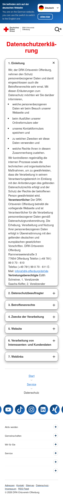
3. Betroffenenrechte (21, 305)
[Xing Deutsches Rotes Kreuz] (55, 409)
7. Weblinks (15, 357)
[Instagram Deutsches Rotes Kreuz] (31, 409)
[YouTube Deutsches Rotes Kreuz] (8, 409)
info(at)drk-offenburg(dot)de (31, 271)
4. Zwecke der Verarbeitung (26, 317)
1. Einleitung (16, 63)
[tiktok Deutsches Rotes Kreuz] (20, 409)
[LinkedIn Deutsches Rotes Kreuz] (43, 409)
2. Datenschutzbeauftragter (26, 293)
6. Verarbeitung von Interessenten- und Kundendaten (29, 342)
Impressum (10, 488)
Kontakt (20, 485)
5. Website (15, 329)
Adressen (10, 485)
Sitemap (30, 485)
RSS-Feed (23, 488)
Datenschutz (42, 485)
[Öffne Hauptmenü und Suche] (58, 29)
